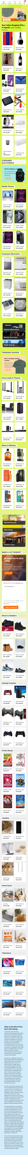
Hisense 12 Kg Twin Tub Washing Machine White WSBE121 (7, 313)
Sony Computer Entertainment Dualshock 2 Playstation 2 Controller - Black (7, 743)
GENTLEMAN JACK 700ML (7, 464)
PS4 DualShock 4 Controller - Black (20, 743)
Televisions (6, 953)
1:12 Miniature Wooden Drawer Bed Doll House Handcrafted (20, 153)
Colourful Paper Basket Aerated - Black (7, 151)
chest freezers (18, 1101)
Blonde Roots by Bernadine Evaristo (20, 789)
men (20, 1067)
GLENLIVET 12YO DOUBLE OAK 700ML (20, 505)
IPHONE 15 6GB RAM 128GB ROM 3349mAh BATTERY (7, 225)
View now (8, 178)
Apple (12, 1121)
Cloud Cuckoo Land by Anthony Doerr (20, 810)
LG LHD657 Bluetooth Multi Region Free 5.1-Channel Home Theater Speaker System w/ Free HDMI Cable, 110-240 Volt (7, 396)
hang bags (12, 1079)
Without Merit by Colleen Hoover (20, 769)
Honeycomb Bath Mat (7, 924)
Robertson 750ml (20, 47)
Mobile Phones (8, 186)
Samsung (18, 1120)
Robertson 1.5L (19, 68)
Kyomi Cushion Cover (20, 924)
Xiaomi (18, 1121)
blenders (6, 1103)
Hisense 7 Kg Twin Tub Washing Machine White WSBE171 (20, 293)
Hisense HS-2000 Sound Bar (20, 438)
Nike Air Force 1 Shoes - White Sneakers (20, 130)
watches (18, 1078)
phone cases (7, 1132)
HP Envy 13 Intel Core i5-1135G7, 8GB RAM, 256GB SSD (7, 204)
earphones (14, 1132)
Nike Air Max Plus (7, 634)
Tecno (9, 1121)
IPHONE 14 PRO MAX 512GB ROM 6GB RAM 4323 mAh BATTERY (20, 246)
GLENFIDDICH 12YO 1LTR (20, 464)
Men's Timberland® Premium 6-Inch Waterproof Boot (20, 634)
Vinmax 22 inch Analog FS (20, 1013)
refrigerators (11, 1101)
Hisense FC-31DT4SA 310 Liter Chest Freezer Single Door (7, 272)
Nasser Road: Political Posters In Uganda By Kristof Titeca (7, 68)
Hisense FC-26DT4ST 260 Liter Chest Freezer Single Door (20, 272)
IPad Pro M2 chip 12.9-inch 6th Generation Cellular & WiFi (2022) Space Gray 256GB (20, 204)
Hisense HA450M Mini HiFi (7, 417)
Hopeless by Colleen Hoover (7, 789)
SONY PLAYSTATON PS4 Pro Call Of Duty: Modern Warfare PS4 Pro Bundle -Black (20, 701)
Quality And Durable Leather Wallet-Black (7, 110)
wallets (17, 1079)
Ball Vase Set (19, 945)
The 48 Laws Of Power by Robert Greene (7, 47)
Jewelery (5, 818)
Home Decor (7, 886)
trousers (14, 1072)
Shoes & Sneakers (9, 616)
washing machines (13, 1103)
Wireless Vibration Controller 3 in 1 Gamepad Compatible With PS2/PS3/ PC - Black (20, 722)
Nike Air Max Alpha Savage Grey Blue (7, 675)
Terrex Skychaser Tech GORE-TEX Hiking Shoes (20, 675)
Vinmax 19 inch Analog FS (20, 992)
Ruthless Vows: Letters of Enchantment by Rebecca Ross (7, 810)
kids (11, 1069)
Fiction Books (7, 751)
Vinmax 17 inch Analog (20, 971)
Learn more (8, 573)
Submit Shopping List (11, 607)
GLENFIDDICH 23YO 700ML (20, 484)
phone (14, 1108)
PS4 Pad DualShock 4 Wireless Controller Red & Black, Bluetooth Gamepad (7, 701)
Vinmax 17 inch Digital (7, 992)
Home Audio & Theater (11, 378)
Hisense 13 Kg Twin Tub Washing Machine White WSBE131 (7, 293)
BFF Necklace (19, 878)
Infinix (5, 1121)
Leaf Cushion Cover (20, 904)
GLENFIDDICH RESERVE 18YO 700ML (7, 505)
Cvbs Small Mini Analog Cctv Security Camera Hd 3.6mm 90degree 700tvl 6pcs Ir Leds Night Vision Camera (20, 110)
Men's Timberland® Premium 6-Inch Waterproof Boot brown (7, 654)
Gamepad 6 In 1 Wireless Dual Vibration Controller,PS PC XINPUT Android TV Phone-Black (7, 722)
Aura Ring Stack (7, 836)
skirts (14, 1073)
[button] (3, 14)
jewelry (14, 1066)
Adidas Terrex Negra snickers (20, 654)
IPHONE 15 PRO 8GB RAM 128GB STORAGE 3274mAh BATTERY (20, 225)
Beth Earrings (6, 878)
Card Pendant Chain (7, 857)
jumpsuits (18, 1073)
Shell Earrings (19, 857)
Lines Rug (5, 904)
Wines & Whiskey (9, 445)
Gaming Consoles (9, 683)
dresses (11, 1073)
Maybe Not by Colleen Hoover (7, 769)
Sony (15, 1121)
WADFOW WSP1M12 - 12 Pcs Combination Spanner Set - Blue (20, 89)
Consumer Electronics (11, 254)
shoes (5, 1066)
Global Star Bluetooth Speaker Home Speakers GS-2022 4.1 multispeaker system (20, 396)
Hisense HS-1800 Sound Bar (7, 438)
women (6, 1069)
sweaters (10, 1066)
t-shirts (9, 1072)
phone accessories (16, 1129)
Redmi (22, 1121)
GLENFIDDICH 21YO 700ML (7, 484)
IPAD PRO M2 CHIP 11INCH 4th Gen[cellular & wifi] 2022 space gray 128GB (7, 246)
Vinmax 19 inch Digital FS (7, 1013)
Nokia (14, 1120)
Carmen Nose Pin (20, 836)
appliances (7, 1095)
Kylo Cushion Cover (7, 945)
